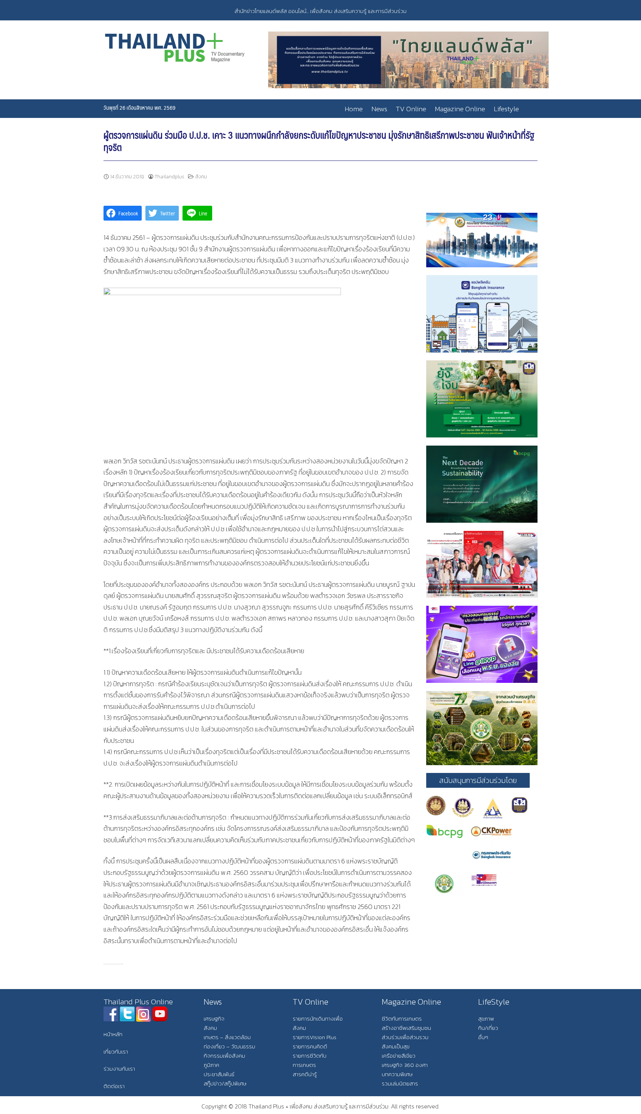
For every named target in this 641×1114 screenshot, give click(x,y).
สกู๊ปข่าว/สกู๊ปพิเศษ (225, 1083)
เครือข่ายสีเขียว (398, 1055)
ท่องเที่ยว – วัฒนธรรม (229, 1046)
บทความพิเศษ (397, 1074)
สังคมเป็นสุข (396, 1046)
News (379, 108)
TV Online (411, 108)
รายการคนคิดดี (310, 1046)
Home (354, 108)
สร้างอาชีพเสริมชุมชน (406, 1028)
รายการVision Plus (314, 1037)
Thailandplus (169, 177)
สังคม (201, 177)
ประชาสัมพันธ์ (219, 1074)
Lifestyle (506, 108)
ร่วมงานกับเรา (119, 1068)
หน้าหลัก (112, 1034)
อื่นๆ (483, 1037)
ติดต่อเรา (114, 1086)
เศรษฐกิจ (214, 1018)
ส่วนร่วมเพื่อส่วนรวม (405, 1037)
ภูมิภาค (211, 1065)
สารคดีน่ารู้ (305, 1074)
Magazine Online (460, 108)
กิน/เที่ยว (488, 1028)
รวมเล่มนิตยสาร (400, 1083)
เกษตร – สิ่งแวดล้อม (227, 1037)
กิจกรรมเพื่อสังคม (224, 1055)
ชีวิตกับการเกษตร (402, 1018)
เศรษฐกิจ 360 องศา (405, 1065)
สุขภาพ (486, 1018)
